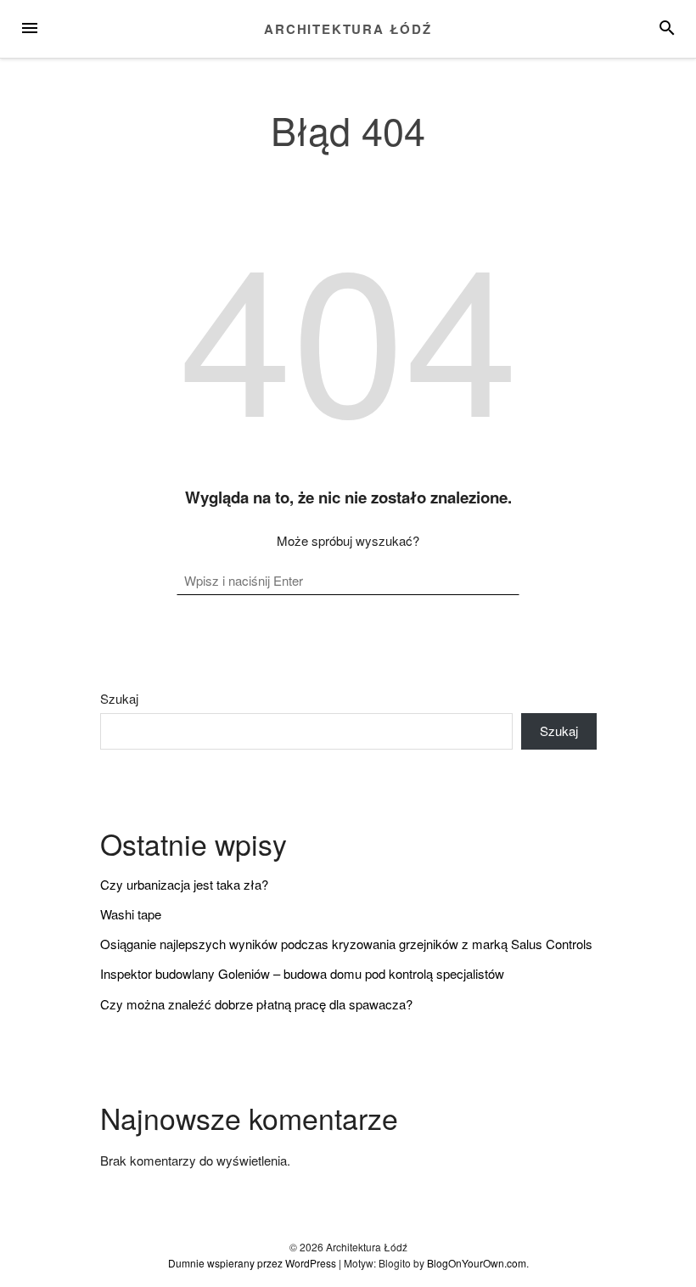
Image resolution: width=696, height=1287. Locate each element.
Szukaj (119, 699)
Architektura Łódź (348, 29)
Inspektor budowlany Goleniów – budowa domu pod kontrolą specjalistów (302, 973)
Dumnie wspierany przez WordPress (252, 1263)
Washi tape (130, 914)
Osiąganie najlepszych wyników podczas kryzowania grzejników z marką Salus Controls (346, 944)
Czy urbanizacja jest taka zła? (184, 884)
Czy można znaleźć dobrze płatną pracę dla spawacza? (256, 1004)
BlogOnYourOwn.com (476, 1263)
